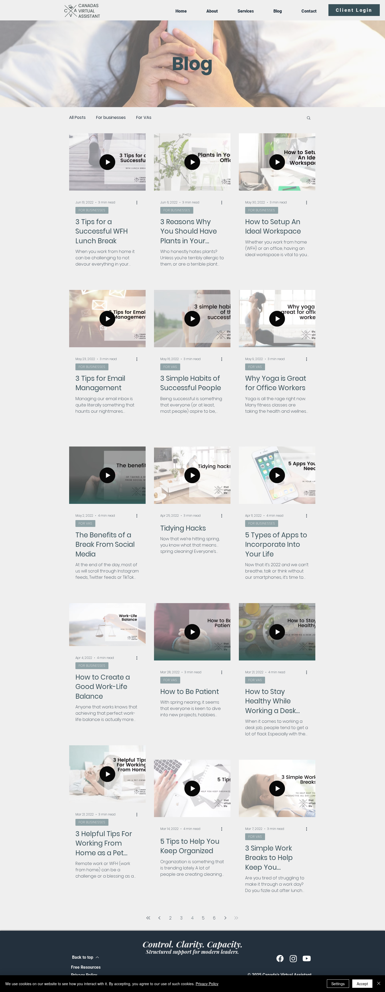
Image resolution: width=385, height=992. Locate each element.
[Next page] (225, 918)
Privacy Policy (207, 983)
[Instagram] (293, 958)
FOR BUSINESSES (92, 210)
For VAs (143, 117)
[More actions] (138, 202)
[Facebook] (280, 958)
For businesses (111, 117)
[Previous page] (159, 918)
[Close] (379, 983)
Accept (362, 983)
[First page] (148, 918)
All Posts (77, 117)
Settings (338, 983)
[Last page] (236, 918)
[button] (308, 118)
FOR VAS (170, 366)
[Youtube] (306, 958)
